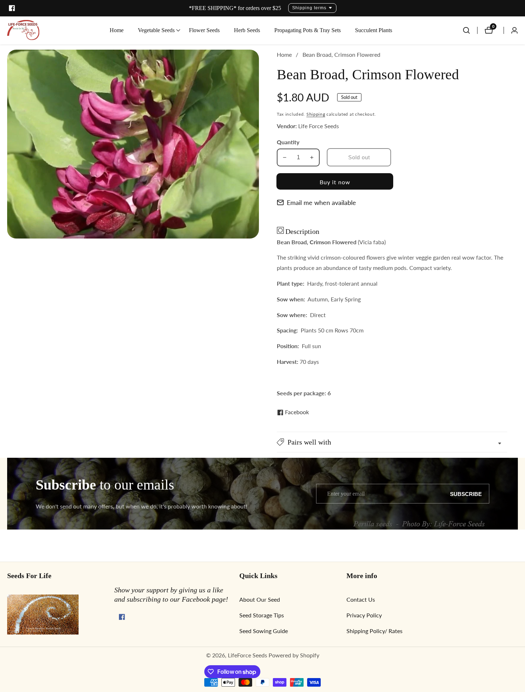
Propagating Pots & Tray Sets (307, 30)
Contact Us (360, 599)
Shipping (315, 114)
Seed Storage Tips (261, 615)
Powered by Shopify (294, 655)
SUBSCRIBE (466, 494)
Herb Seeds (247, 30)
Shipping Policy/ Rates (374, 630)
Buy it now (335, 182)
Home (117, 30)
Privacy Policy (364, 615)
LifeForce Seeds (247, 655)
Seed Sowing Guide (263, 630)
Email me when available (321, 202)
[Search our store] (470, 30)
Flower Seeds (204, 30)
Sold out (359, 157)
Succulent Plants (373, 30)
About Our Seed (259, 599)
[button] (156, 30)
